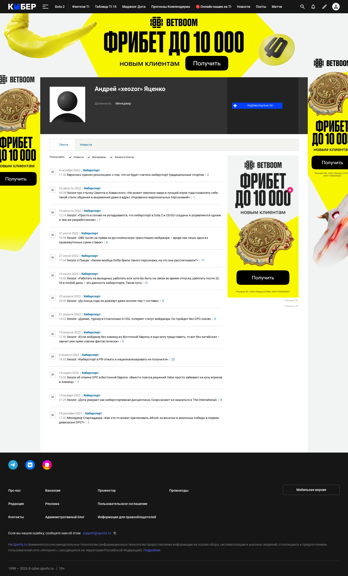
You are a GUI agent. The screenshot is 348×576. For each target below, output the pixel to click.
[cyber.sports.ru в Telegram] (14, 466)
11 (203, 260)
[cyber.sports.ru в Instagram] (48, 466)
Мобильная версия (311, 490)
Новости (86, 144)
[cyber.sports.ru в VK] (31, 466)
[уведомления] (313, 6)
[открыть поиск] (303, 6)
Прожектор (107, 490)
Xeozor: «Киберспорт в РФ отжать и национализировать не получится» (117, 359)
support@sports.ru (97, 533)
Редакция (16, 504)
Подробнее (152, 550)
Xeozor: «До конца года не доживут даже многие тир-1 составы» (113, 301)
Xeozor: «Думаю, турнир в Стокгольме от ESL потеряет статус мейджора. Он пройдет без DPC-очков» (139, 319)
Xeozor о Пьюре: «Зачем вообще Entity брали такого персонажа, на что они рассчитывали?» (132, 260)
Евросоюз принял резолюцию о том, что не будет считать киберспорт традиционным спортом (135, 175)
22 (173, 359)
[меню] (45, 7)
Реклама (52, 504)
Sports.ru (20, 544)
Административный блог (65, 517)
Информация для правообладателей (127, 517)
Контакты (16, 517)
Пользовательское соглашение (122, 504)
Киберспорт (91, 170)
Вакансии (52, 490)
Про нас (14, 490)
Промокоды (178, 490)
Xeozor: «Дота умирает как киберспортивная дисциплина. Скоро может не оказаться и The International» (142, 400)
